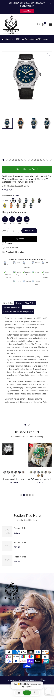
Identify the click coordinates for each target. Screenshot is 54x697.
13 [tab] (41, 160)
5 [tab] (16, 160)
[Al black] (42, 475)
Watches (9, 39)
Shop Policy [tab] (30, 303)
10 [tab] (32, 160)
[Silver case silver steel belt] (14, 475)
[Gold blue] (34, 472)
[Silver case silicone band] (8, 472)
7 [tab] (22, 160)
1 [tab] (3, 160)
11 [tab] (35, 160)
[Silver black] (45, 472)
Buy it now (19, 239)
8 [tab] (25, 160)
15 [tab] (47, 160)
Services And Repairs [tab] (11, 307)
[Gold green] (31, 472)
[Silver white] (49, 472)
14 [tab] (44, 160)
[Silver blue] (38, 472)
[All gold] (38, 475)
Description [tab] (8, 303)
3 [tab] (10, 160)
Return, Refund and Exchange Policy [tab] (18, 311)
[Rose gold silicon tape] (19, 472)
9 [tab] (28, 160)
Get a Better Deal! (27, 169)
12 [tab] (38, 160)
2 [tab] (6, 160)
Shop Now (27, 11)
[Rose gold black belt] (23, 472)
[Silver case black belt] (15, 472)
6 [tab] (19, 160)
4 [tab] (13, 160)
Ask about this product (14, 252)
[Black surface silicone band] (12, 472)
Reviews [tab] (19, 303)
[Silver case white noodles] (4, 472)
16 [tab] (51, 160)
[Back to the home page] (3, 39)
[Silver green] (42, 472)
